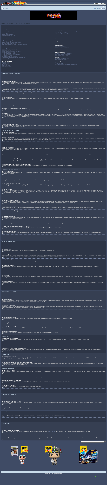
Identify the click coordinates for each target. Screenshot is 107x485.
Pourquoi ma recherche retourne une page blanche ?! (63, 48)
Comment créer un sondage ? (6, 50)
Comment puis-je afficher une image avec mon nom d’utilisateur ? (11, 42)
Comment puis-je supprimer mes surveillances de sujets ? (63, 55)
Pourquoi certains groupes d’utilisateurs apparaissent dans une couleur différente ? (67, 31)
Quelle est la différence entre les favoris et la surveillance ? (63, 53)
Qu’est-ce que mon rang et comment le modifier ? (9, 43)
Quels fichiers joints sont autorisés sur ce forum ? (62, 58)
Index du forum (5, 6)
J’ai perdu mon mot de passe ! (6, 30)
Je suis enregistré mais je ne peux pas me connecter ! (10, 31)
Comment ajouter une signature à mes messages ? (9, 49)
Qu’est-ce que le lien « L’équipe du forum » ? (61, 33)
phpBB (51, 473)
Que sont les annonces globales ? (7, 66)
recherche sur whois (65, 436)
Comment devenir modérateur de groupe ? (61, 30)
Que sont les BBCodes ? (5, 62)
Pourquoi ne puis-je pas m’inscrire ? (7, 34)
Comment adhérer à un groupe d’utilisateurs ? (61, 29)
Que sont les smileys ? (5, 64)
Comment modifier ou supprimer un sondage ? (9, 52)
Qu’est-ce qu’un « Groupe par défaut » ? (61, 32)
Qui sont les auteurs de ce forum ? (60, 62)
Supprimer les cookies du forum (90, 471)
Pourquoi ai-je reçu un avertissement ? (7, 55)
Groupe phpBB (35, 426)
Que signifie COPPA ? (5, 33)
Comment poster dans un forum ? (7, 47)
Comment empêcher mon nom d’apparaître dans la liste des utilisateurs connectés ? (14, 29)
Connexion (103, 8)
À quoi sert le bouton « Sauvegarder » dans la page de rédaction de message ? (14, 57)
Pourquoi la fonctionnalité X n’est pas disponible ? (62, 63)
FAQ (95, 8)
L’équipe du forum (81, 471)
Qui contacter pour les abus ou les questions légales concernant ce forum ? (66, 64)
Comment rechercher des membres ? (60, 49)
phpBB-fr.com (56, 474)
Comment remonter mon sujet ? (6, 59)
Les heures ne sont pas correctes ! (7, 39)
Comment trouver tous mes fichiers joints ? (61, 59)
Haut (3, 84)
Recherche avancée (102, 4)
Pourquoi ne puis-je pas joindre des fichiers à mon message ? (11, 54)
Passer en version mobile (53, 443)
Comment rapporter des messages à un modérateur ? (10, 56)
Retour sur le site (5, 8)
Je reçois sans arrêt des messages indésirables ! (62, 37)
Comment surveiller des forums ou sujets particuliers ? (63, 54)
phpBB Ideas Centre (52, 431)
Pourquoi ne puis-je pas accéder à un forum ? (9, 53)
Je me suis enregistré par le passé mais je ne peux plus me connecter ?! (13, 32)
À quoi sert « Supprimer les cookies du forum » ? (9, 35)
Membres (99, 8)
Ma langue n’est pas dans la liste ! (7, 41)
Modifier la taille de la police (104, 6)
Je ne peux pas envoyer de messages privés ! (62, 36)
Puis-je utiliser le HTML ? (5, 63)
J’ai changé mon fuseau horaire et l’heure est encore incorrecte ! (11, 40)
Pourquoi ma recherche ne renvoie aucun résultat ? (62, 47)
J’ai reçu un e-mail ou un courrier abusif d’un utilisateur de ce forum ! (65, 38)
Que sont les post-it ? (5, 68)
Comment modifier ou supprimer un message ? (9, 48)
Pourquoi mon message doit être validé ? (8, 58)
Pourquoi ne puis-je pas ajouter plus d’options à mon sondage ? (11, 51)
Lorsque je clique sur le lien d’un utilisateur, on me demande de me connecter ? (14, 44)
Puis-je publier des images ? (6, 65)
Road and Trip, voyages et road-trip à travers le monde (96, 477)
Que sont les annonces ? (5, 67)
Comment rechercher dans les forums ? (61, 46)
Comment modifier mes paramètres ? (7, 38)
